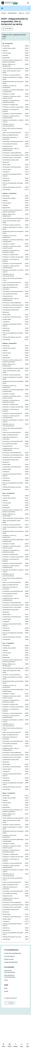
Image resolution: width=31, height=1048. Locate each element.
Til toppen (11, 1003)
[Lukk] (28, 8)
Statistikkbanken (12, 13)
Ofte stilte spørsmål (9, 956)
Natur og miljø (22, 13)
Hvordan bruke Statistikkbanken (12, 953)
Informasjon (8, 28)
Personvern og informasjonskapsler (9, 971)
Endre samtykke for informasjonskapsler (9, 976)
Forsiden (3, 13)
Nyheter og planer (9, 959)
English (6, 991)
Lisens (6, 980)
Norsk (5, 988)
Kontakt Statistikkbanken (11, 962)
